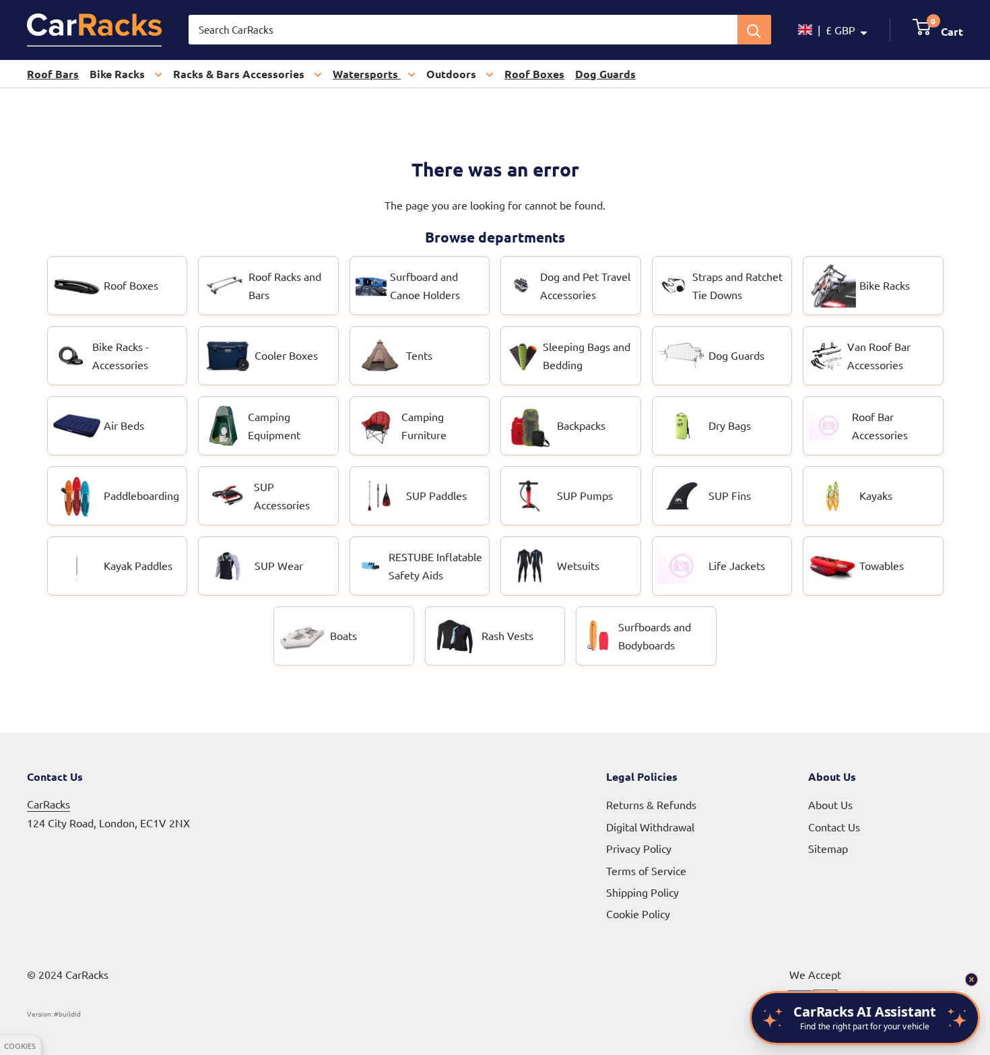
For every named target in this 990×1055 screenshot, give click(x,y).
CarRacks (48, 803)
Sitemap (828, 848)
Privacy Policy (638, 848)
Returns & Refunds (651, 804)
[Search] (754, 29)
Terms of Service (646, 870)
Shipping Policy (642, 892)
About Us (830, 804)
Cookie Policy (638, 913)
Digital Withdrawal (650, 826)
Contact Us (834, 826)
